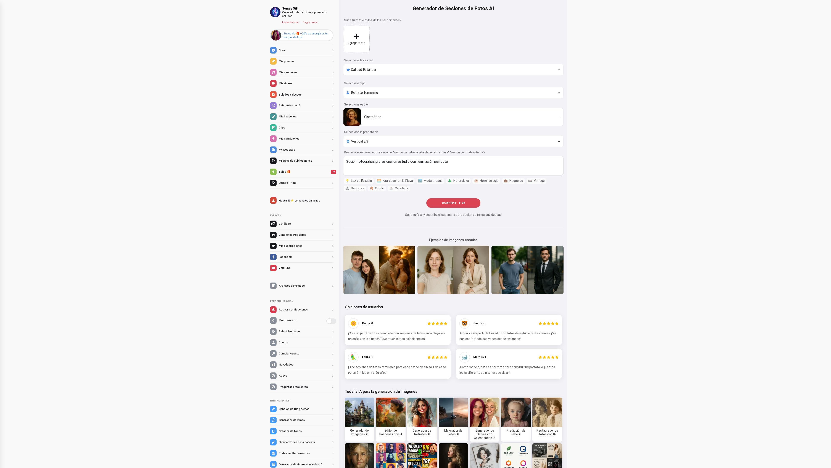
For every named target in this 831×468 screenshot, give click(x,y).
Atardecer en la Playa (395, 181)
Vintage (536, 181)
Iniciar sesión (290, 22)
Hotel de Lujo (486, 181)
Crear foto (453, 203)
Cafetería (398, 188)
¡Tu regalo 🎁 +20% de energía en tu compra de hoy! (305, 35)
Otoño (376, 188)
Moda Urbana (430, 181)
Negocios (513, 181)
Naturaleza (458, 181)
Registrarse (310, 22)
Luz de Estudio (358, 181)
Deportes (354, 188)
